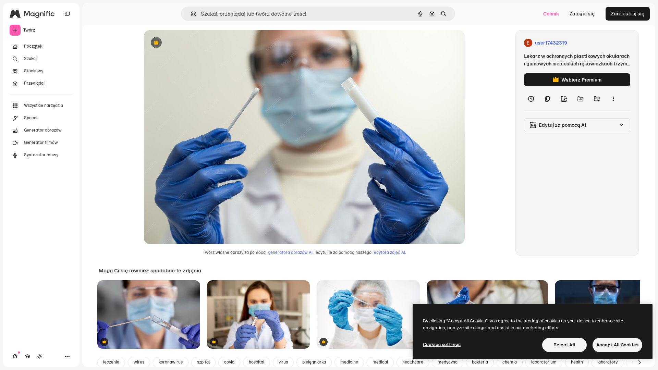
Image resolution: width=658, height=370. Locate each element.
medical (380, 362)
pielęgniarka (314, 362)
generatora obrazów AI (290, 252)
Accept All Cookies (617, 345)
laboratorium (544, 362)
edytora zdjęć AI (389, 252)
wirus (139, 362)
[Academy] (27, 356)
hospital (256, 362)
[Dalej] (639, 362)
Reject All (564, 345)
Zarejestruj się (627, 14)
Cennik (551, 14)
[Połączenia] (15, 356)
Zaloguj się (582, 14)
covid (229, 362)
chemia (509, 362)
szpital (203, 362)
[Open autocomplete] (190, 13)
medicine (349, 362)
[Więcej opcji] (613, 99)
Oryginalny (191, 43)
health (577, 362)
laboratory (607, 362)
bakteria (480, 362)
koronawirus (171, 362)
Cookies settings (442, 344)
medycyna (448, 362)
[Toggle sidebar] (67, 13)
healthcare (412, 362)
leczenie (111, 362)
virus (283, 362)
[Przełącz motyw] (39, 356)
